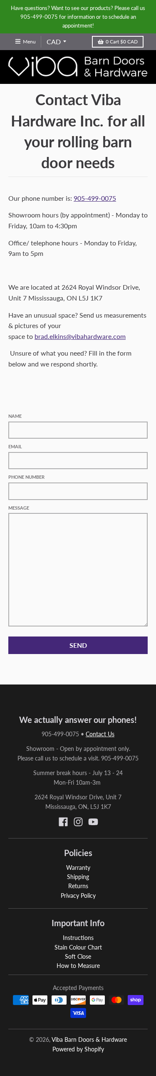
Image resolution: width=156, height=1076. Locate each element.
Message (18, 507)
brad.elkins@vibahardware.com (80, 336)
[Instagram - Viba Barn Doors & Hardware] (78, 822)
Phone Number (26, 477)
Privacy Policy (78, 895)
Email (15, 446)
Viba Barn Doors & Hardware (89, 1039)
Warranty (78, 867)
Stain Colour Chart (78, 947)
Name (15, 416)
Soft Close (78, 956)
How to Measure (78, 965)
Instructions (78, 937)
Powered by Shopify (78, 1049)
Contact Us (100, 734)
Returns (78, 885)
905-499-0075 (95, 198)
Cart (122, 41)
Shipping (78, 876)
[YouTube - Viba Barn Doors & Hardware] (93, 822)
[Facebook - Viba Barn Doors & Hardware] (63, 822)
